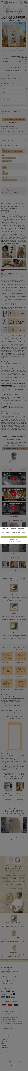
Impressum (19, 541)
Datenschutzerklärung (11, 541)
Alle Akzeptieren (14, 537)
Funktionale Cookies (14, 539)
